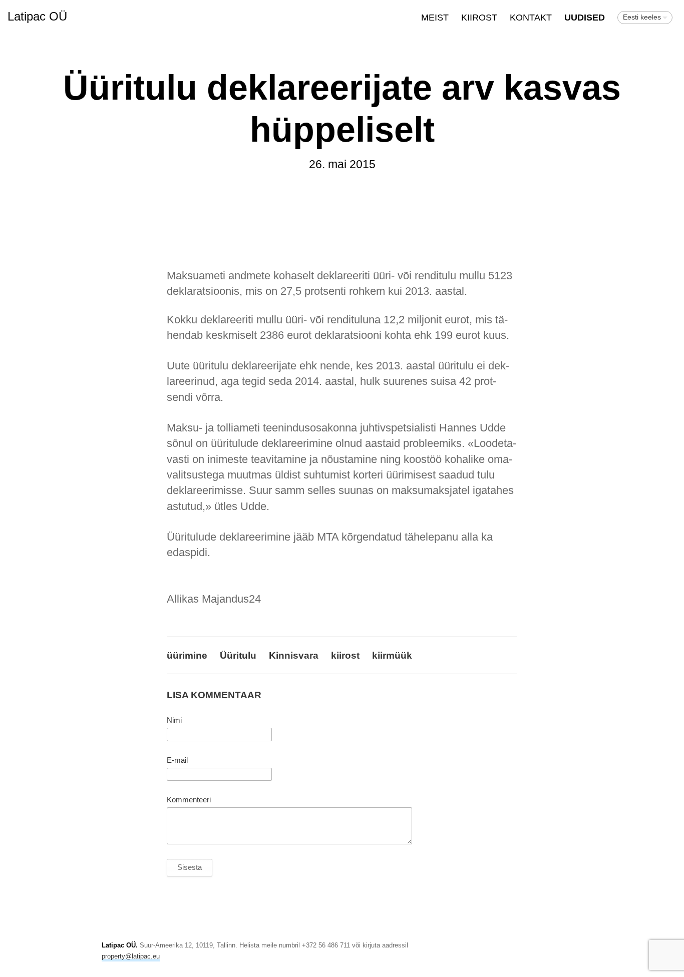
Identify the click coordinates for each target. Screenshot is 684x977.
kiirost (345, 655)
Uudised (584, 18)
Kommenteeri (189, 800)
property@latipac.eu (131, 956)
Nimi (174, 720)
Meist (435, 18)
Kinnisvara (293, 655)
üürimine (187, 655)
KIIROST (479, 18)
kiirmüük (392, 655)
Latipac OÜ (37, 16)
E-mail (177, 760)
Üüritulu (238, 655)
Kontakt (531, 18)
